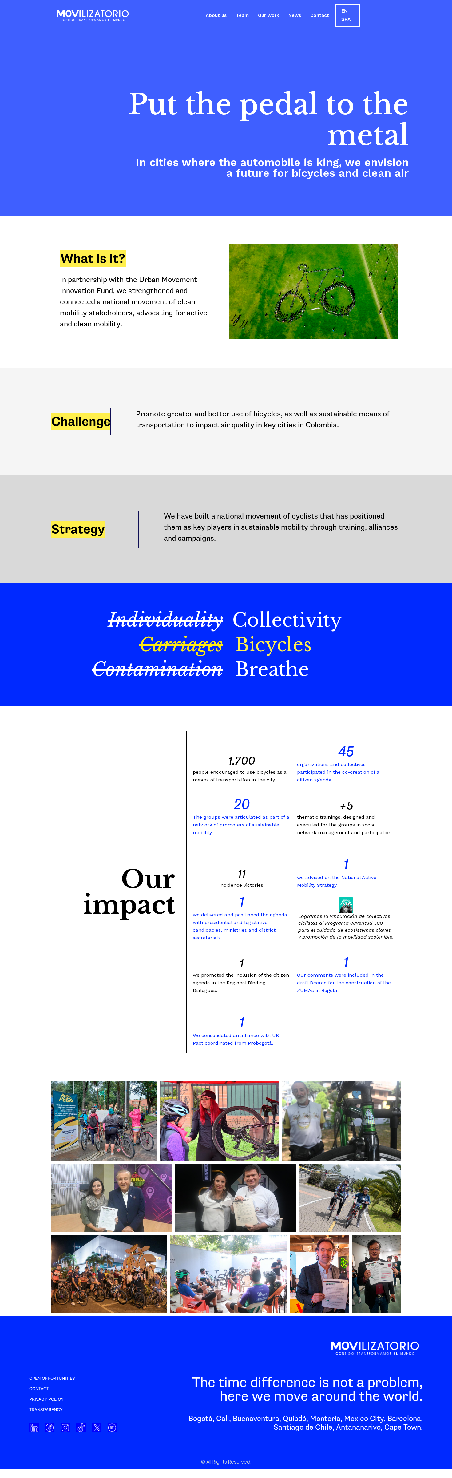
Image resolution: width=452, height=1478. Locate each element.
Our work (268, 15)
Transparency (46, 1409)
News (294, 15)
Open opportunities (52, 1378)
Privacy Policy (46, 1399)
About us (216, 15)
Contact (319, 15)
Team (242, 15)
